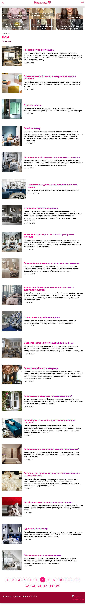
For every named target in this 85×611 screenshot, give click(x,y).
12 (72, 579)
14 (28, 585)
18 (51, 585)
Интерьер (6, 41)
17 (45, 585)
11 (66, 579)
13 (77, 579)
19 (57, 585)
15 (34, 585)
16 (39, 585)
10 (60, 579)
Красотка (5, 33)
